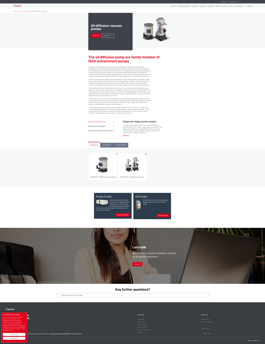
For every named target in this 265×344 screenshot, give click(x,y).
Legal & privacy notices (144, 329)
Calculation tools (142, 324)
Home (14, 11)
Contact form (204, 328)
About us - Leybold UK (222, 6)
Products (173, 6)
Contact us (96, 35)
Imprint (139, 332)
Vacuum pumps (26, 11)
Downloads (211, 6)
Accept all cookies (14, 334)
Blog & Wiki (203, 6)
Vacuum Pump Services (184, 6)
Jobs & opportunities (206, 322)
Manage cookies (14, 338)
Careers (231, 6)
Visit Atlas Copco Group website (57, 334)
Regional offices (205, 319)
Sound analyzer (142, 327)
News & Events (239, 6)
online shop (107, 35)
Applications (195, 6)
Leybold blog (141, 322)
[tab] (101, 121)
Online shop (141, 319)
